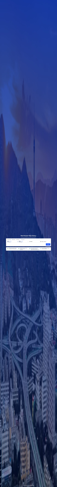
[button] (50, 1)
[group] (12, 242)
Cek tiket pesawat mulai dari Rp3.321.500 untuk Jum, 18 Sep (28, 237)
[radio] (9, 239)
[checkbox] (23, 239)
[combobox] (23, 241)
